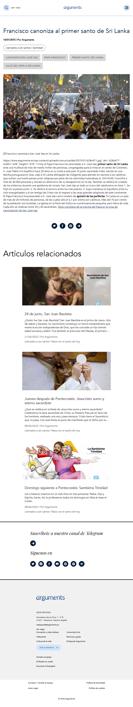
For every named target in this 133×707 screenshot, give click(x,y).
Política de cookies (97, 688)
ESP (13, 7)
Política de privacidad (95, 683)
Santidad (38, 48)
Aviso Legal (33, 688)
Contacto (32, 683)
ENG (18, 7)
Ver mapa (40, 629)
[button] (48, 647)
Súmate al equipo (45, 683)
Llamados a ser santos (18, 48)
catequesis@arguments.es (47, 624)
